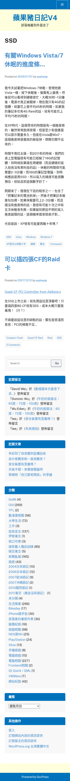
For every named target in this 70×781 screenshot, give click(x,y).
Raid (49, 338)
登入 (12, 730)
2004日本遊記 (19, 566)
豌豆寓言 (15, 551)
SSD (8, 237)
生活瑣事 (15, 604)
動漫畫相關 (16, 515)
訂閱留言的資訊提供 (23, 741)
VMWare (15, 676)
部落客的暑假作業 (21, 619)
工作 (12, 526)
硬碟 (33, 244)
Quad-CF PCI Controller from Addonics (33, 292)
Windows (31, 237)
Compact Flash (14, 338)
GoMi (12, 499)
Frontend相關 (18, 665)
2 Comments (13, 345)
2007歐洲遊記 (19, 577)
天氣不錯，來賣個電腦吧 (26, 469)
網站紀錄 (15, 681)
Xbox (12, 645)
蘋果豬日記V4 (35, 18)
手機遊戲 (15, 650)
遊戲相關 (15, 629)
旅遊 (12, 562)
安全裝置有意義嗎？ (39, 419)
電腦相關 (15, 661)
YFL (11, 510)
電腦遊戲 (15, 655)
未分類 (13, 598)
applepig (42, 76)
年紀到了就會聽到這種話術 (27, 453)
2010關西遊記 (18, 588)
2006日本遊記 (19, 572)
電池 (42, 244)
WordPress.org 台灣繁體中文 (29, 746)
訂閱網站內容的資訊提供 (26, 736)
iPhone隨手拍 (18, 614)
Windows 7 (46, 237)
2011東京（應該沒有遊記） (27, 593)
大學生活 (15, 521)
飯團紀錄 (15, 624)
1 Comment (56, 244)
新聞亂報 (15, 556)
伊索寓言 (15, 536)
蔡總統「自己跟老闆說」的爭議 (30, 475)
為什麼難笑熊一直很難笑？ (27, 459)
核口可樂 (15, 541)
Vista (18, 237)
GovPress (43, 776)
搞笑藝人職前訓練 (21, 547)
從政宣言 (15, 531)
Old (11, 505)
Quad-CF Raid (35, 338)
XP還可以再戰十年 (16, 244)
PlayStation (17, 640)
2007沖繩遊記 (19, 582)
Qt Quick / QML (20, 671)
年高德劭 (31, 429)
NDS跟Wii (16, 634)
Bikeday (14, 608)
